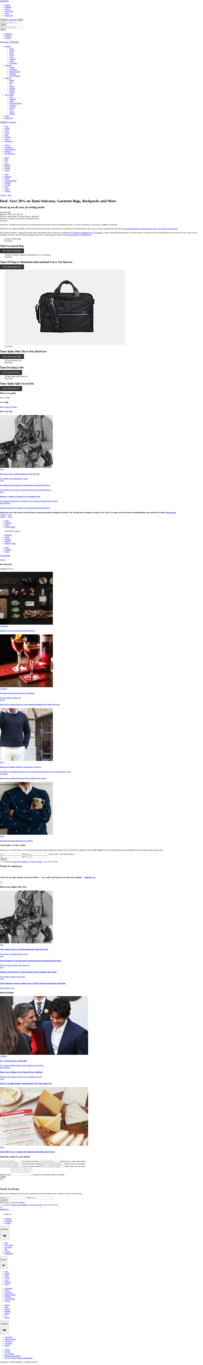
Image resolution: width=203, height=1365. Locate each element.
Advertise (8, 1343)
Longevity (13, 70)
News (2, 836)
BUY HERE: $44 (11, 372)
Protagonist (9, 1254)
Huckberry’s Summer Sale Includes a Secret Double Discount (20, 496)
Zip (23, 857)
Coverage (8, 1247)
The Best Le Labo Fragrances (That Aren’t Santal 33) (17, 631)
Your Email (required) (30, 1161)
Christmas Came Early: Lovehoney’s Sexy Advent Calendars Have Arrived (25, 508)
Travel (11, 55)
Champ (7, 1251)
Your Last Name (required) (32, 1166)
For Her (12, 108)
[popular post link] (26, 624)
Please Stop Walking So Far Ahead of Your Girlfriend (21, 1072)
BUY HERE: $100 (12, 251)
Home (11, 101)
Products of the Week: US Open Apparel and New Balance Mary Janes (28, 972)
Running (12, 74)
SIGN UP (4, 1200)
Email (24, 854)
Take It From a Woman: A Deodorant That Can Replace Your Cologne (23, 778)
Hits (6, 1243)
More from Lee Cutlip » (9, 407)
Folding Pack (86, 235)
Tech (11, 110)
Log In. (17, 531)
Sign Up (3, 859)
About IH (8, 1337)
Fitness (12, 67)
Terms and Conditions (20, 862)
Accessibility (9, 1354)
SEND (3, 1177)
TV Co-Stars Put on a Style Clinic (13, 1061)
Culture (7, 9)
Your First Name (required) (32, 1164)
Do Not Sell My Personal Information (19, 1358)
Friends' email (5, 1175)
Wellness (8, 7)
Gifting (12, 114)
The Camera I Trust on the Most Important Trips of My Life (19, 474)
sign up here (171, 512)
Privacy (7, 1350)
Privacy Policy (37, 862)
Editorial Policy (10, 1339)
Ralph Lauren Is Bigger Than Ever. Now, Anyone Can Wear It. (20, 767)
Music (11, 80)
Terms (7, 1346)
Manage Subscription (12, 1356)
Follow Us (4, 20)
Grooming (13, 63)
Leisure (7, 5)
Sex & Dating (14, 76)
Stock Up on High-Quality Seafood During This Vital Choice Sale (26, 1083)
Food (11, 53)
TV (10, 84)
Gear (11, 57)
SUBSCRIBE (10, 527)
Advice (7, 1301)
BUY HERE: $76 (11, 389)
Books (11, 86)
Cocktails (3, 689)
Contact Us (9, 1341)
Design (12, 91)
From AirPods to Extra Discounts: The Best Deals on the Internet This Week (25, 485)
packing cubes (72, 235)
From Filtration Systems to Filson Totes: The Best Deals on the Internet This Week (32, 983)
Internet (12, 89)
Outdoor (12, 105)
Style (11, 48)
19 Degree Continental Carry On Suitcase (87, 233)
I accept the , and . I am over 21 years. (30, 862)
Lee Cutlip (7, 212)
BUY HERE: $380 (12, 356)
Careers (7, 1352)
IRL (6, 1249)
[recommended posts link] (26, 943)
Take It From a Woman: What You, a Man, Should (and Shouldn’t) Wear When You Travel (30, 704)
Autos (11, 61)
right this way (89, 877)
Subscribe (12, 20)
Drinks (11, 51)
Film (11, 82)
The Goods (9, 11)
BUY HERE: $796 (12, 267)
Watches (12, 59)
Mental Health (14, 72)
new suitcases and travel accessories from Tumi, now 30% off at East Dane (150, 229)
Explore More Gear (7, 988)
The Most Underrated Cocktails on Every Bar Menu (17, 693)
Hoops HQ (9, 16)
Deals (7, 13)
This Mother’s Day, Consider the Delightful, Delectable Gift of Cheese (27, 1152)
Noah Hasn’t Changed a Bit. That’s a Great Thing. (16, 841)
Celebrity (3, 1056)
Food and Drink (15, 103)
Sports (11, 93)
